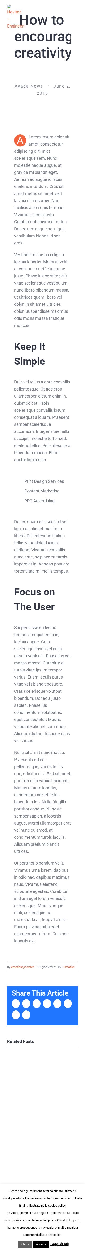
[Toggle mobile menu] (76, 16)
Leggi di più (59, 1244)
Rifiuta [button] (25, 1244)
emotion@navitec (22, 967)
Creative (69, 967)
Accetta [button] (41, 1244)
